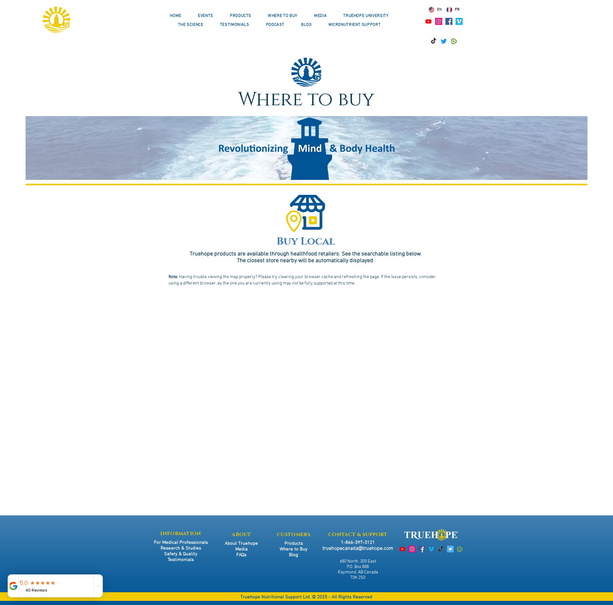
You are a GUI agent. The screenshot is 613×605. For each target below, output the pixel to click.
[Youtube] (428, 21)
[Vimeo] (459, 21)
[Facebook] (448, 21)
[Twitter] (443, 41)
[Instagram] (438, 21)
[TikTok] (433, 41)
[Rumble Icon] (454, 41)
